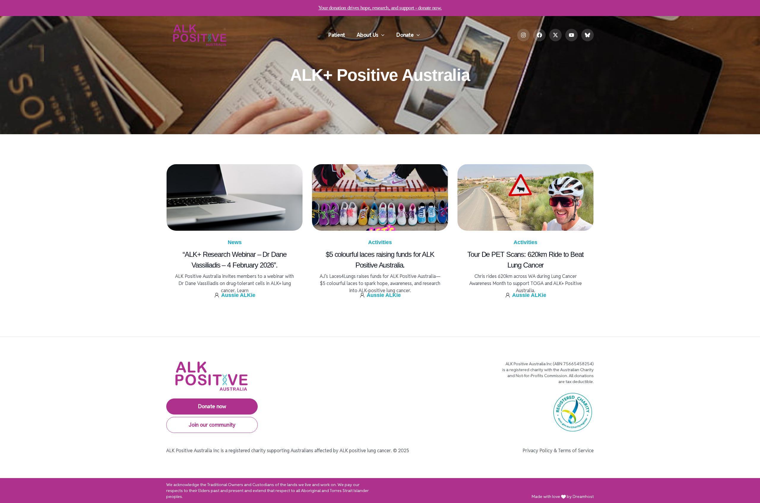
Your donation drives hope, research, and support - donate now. (380, 8)
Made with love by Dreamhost (563, 496)
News (235, 242)
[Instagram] (523, 35)
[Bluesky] (587, 35)
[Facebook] (539, 35)
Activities (380, 242)
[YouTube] (571, 35)
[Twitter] (555, 35)
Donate (405, 34)
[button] (381, 35)
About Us (367, 34)
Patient (336, 34)
